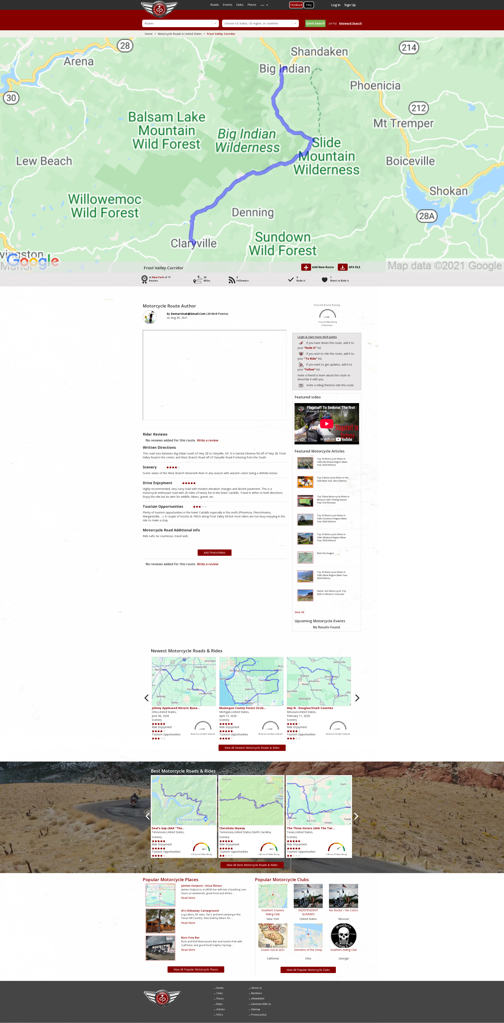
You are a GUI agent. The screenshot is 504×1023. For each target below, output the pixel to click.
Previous (146, 698)
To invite (301, 385)
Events (219, 988)
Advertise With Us (261, 1004)
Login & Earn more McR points (317, 337)
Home (149, 34)
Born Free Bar (190, 937)
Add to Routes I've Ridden (301, 342)
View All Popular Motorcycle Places (196, 969)
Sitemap (255, 1009)
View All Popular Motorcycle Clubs (308, 970)
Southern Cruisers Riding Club (272, 912)
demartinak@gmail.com (188, 314)
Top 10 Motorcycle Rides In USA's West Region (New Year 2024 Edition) (332, 575)
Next (357, 698)
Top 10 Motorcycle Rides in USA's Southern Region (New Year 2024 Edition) (332, 518)
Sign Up (350, 5)
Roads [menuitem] (214, 4)
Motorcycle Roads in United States (180, 34)
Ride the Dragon (325, 553)
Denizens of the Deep (308, 950)
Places (219, 998)
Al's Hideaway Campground (200, 910)
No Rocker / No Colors (343, 910)
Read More (188, 898)
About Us (256, 988)
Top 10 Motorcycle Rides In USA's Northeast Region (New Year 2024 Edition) (332, 461)
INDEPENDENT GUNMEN (308, 912)
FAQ (309, 5)
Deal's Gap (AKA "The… (168, 828)
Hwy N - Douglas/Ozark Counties (310, 708)
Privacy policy (258, 1014)
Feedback (296, 5)
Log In (335, 5)
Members (256, 993)
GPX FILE (354, 267)
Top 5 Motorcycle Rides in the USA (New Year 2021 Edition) (332, 479)
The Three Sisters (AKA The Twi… (310, 828)
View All (299, 612)
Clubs (219, 993)
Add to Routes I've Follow (301, 364)
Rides (219, 1004)
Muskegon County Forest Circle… (242, 708)
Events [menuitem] (227, 4)
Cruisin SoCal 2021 (273, 950)
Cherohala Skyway (232, 828)
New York (158, 277)
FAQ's (219, 1014)
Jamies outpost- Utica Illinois (201, 885)
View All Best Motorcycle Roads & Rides (252, 865)
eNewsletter (258, 998)
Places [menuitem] (251, 4)
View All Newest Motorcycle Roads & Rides (252, 748)
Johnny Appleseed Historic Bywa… (176, 708)
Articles (220, 1009)
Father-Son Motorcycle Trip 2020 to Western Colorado (331, 592)
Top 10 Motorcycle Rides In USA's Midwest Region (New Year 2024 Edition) (331, 537)
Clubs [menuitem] (240, 4)
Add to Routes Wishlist (301, 353)
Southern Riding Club (343, 950)
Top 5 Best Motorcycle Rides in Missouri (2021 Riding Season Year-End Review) (333, 499)
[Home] (162, 991)
